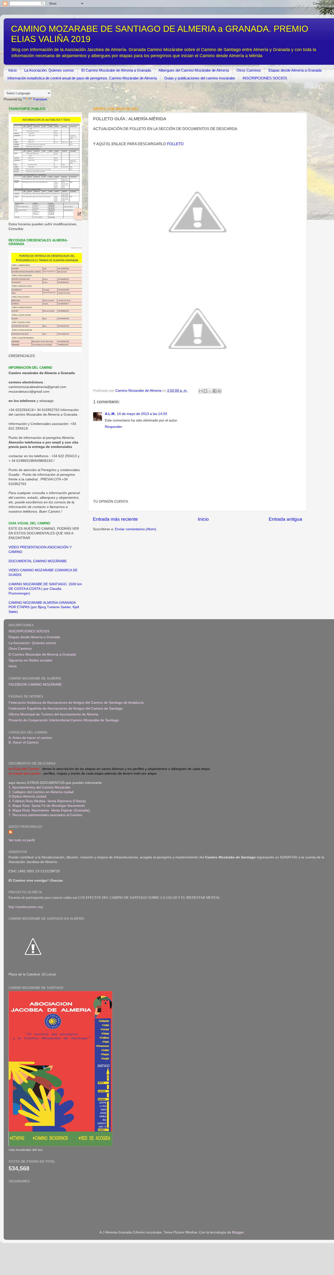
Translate (40, 99)
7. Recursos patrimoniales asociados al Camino (45, 815)
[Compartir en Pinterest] (219, 391)
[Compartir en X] (210, 391)
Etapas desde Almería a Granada (295, 70)
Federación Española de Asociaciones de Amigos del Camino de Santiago (66, 708)
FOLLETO (175, 144)
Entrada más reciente (115, 519)
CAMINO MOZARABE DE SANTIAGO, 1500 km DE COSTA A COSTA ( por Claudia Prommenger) (45, 588)
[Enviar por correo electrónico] (200, 391)
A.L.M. (110, 414)
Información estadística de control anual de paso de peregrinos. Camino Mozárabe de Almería (82, 78)
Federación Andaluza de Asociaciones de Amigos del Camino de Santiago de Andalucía (76, 702)
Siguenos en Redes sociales (30, 660)
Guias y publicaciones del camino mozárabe (199, 78)
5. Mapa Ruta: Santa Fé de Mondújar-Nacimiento (47, 806)
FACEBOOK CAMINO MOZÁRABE (35, 684)
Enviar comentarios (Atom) (135, 529)
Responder (113, 427)
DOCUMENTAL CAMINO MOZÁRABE (38, 561)
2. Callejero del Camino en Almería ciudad (41, 792)
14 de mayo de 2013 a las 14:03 (142, 414)
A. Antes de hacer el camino (30, 738)
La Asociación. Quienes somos (49, 70)
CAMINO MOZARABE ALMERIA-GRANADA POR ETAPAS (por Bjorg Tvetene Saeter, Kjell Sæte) (44, 607)
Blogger (238, 1232)
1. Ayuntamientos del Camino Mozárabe (39, 787)
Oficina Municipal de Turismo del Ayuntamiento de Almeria (53, 714)
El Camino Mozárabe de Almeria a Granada (116, 70)
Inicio (12, 70)
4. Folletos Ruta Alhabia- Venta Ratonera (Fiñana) (47, 801)
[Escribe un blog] (205, 391)
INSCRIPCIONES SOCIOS (265, 78)
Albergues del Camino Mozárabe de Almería (193, 70)
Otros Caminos (248, 70)
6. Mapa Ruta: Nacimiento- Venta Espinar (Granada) (49, 810)
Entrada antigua (285, 519)
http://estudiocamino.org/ (26, 907)
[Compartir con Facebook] (214, 391)
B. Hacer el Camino (24, 742)
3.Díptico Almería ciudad (27, 796)
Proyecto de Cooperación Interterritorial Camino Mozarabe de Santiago (64, 720)
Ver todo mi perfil (22, 840)
